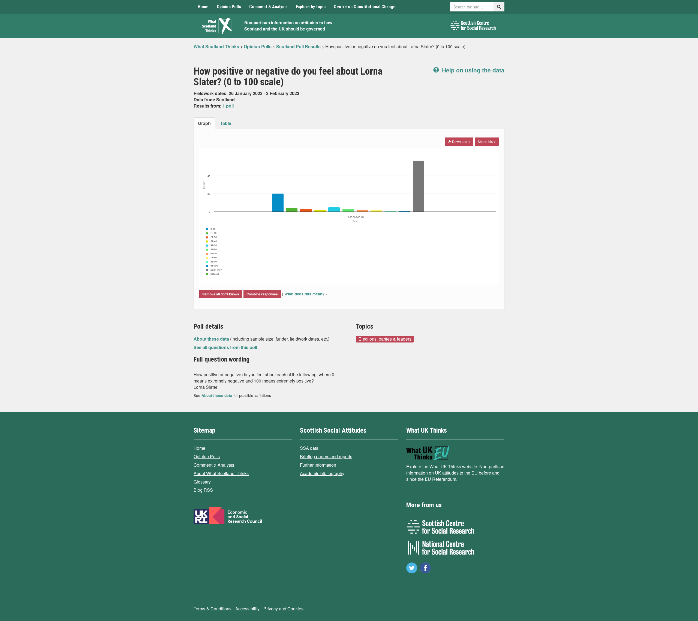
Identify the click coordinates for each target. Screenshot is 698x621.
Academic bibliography (322, 473)
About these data (212, 339)
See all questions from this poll (225, 347)
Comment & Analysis (268, 6)
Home (203, 6)
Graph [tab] (204, 123)
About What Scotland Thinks (221, 473)
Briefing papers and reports (326, 456)
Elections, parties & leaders (385, 339)
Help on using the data (472, 70)
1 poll (228, 106)
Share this (486, 141)
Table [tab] (225, 123)
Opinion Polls (229, 6)
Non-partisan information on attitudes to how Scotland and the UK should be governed (288, 26)
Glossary (202, 482)
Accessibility (247, 608)
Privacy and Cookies (283, 608)
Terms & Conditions (212, 608)
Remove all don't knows (220, 294)
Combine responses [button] (262, 294)
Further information (318, 465)
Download (459, 141)
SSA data (309, 448)
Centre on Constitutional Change (365, 6)
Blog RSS (203, 490)
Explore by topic (311, 6)
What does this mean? (304, 293)
